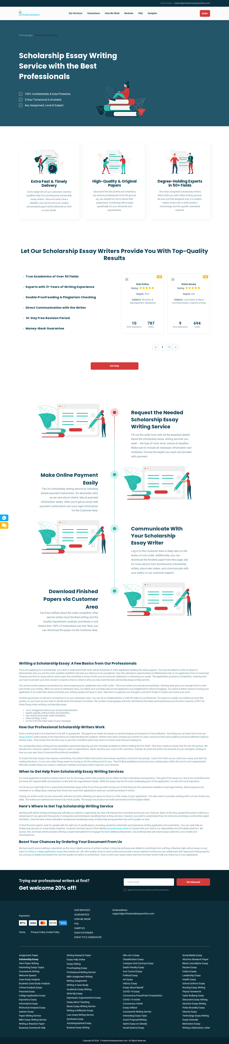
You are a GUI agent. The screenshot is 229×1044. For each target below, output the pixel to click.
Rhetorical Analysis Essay (32, 1007)
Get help (114, 365)
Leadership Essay (191, 975)
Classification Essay (133, 959)
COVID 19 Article (131, 999)
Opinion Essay (26, 1011)
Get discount (193, 882)
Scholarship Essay (28, 959)
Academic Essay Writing (79, 989)
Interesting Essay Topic (135, 1015)
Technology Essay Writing (195, 1015)
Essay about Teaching (78, 1002)
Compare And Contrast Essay (138, 963)
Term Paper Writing (29, 963)
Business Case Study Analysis (34, 983)
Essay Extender (83, 932)
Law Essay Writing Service (80, 1014)
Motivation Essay (191, 1023)
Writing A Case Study (77, 985)
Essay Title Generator (87, 937)
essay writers (26, 737)
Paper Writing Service (30, 1015)
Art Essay (128, 979)
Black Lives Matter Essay (195, 963)
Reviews (128, 13)
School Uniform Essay (193, 983)
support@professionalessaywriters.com (192, 3)
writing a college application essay (45, 851)
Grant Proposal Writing (135, 1019)
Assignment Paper (28, 955)
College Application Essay (32, 995)
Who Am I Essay (131, 955)
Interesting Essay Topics (31, 967)
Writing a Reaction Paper (32, 1023)
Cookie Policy (53, 932)
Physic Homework (191, 991)
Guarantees (93, 13)
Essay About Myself (133, 987)
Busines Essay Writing (78, 1027)
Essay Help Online (76, 959)
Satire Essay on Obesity (135, 1023)
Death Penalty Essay (133, 967)
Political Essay (130, 975)
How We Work (112, 13)
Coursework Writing (29, 971)
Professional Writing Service (81, 972)
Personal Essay (27, 991)
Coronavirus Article (133, 1003)
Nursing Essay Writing (193, 987)
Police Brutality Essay (193, 1007)
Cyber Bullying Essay (193, 995)
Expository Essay (28, 999)
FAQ (140, 13)
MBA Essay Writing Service (32, 1019)
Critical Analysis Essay (30, 987)
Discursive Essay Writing (195, 999)
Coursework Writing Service (137, 1011)
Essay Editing (74, 964)
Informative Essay (28, 1003)
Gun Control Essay (132, 971)
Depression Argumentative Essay (84, 997)
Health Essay (189, 979)
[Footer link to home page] (33, 909)
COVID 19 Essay (131, 991)
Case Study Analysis (29, 979)
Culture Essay (189, 971)
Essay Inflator (130, 1007)
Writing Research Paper (79, 955)
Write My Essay (74, 993)
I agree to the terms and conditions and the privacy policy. (148, 890)
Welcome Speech (27, 975)
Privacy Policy (38, 932)
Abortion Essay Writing (194, 1003)
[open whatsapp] (4, 518)
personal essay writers (118, 828)
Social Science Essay (133, 1027)
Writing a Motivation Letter (196, 1027)
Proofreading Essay (77, 968)
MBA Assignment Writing (80, 976)
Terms (22, 932)
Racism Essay (189, 967)
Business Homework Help (32, 1027)
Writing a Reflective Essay (80, 1010)
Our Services (75, 13)
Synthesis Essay (75, 1019)
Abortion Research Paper (195, 959)
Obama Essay (189, 1011)
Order (205, 13)
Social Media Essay (192, 955)
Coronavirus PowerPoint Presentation (142, 995)
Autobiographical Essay (79, 1023)
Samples (152, 13)
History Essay (130, 983)
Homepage (26, 35)
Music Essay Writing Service (81, 1006)
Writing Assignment (77, 980)
